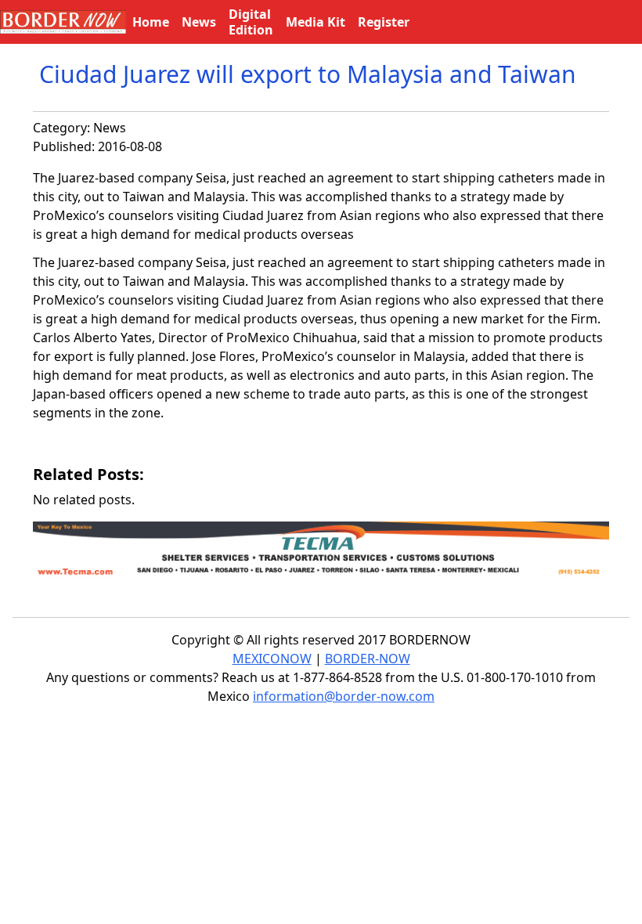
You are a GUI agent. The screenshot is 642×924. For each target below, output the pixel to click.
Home (150, 22)
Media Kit (315, 22)
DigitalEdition (251, 21)
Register (383, 22)
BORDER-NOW (367, 658)
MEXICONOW (272, 658)
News (109, 127)
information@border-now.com (344, 696)
